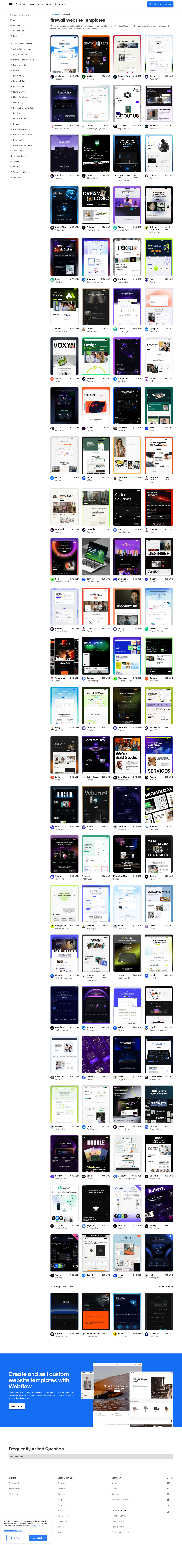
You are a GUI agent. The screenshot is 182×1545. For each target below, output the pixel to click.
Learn (48, 4)
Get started (160, 4)
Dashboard (21, 4)
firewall (66, 14)
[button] (36, 4)
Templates (55, 14)
